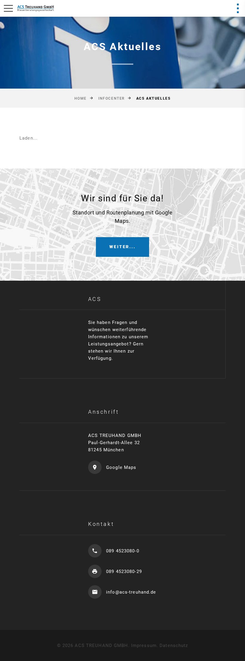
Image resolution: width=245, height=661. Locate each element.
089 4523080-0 (122, 551)
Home (80, 98)
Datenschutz (174, 645)
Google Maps (121, 467)
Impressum (144, 645)
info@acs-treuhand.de (131, 592)
